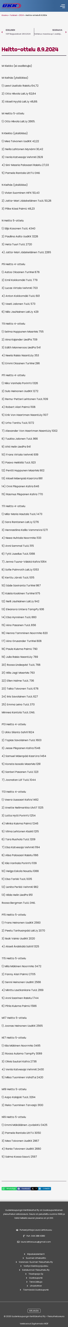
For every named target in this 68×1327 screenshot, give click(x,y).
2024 (21, 15)
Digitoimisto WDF (40, 1323)
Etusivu (5, 15)
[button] (62, 6)
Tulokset (13, 15)
